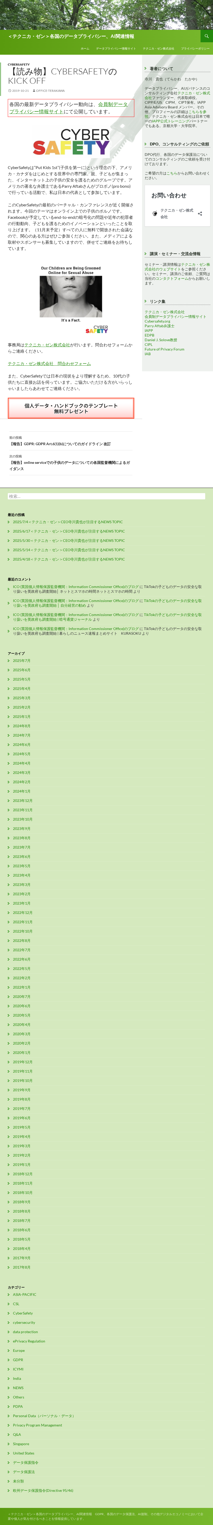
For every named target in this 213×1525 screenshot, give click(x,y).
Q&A (17, 1434)
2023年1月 (22, 903)
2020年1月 (22, 1052)
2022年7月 (22, 950)
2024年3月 (22, 772)
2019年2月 (22, 1155)
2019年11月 (23, 1071)
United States (23, 1453)
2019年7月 (22, 1108)
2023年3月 (22, 884)
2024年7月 (22, 735)
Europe (19, 1350)
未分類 (18, 1481)
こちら (172, 173)
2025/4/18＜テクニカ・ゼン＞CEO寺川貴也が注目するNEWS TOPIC (69, 559)
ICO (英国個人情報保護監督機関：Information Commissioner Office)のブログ (76, 586)
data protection (25, 1332)
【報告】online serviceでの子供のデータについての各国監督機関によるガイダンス (69, 462)
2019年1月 (22, 1164)
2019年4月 (22, 1136)
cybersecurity (24, 1322)
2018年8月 (22, 1211)
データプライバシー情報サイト (116, 48)
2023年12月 (23, 800)
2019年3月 (22, 1146)
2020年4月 (22, 1024)
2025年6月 (22, 670)
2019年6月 (22, 1118)
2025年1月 (22, 716)
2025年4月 (22, 688)
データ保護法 (24, 1472)
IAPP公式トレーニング (170, 121)
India (17, 1378)
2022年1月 (22, 987)
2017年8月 (22, 1267)
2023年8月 (22, 838)
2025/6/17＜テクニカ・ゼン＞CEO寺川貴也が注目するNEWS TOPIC (69, 531)
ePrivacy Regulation (29, 1341)
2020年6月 (22, 1006)
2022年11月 (23, 922)
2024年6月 (22, 744)
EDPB (149, 335)
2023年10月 (23, 819)
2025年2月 (22, 707)
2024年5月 (22, 754)
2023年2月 (22, 894)
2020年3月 (22, 1034)
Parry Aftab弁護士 (160, 326)
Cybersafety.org (157, 321)
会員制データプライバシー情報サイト (176, 316)
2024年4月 (22, 763)
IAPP (149, 330)
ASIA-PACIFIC (24, 1294)
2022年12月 (23, 912)
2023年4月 (22, 875)
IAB (148, 354)
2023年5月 (22, 866)
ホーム (85, 48)
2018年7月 (22, 1220)
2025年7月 (22, 660)
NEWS (18, 1388)
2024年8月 (22, 726)
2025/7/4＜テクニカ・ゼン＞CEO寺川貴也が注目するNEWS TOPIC (68, 522)
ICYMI (18, 1369)
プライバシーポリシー (195, 48)
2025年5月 (22, 679)
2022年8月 (22, 940)
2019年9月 (22, 1090)
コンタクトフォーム (172, 278)
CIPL (148, 344)
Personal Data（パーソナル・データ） (44, 1416)
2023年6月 (22, 856)
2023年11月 (23, 810)
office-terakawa (50, 91)
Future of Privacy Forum (164, 349)
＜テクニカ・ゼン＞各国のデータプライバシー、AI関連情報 (71, 36)
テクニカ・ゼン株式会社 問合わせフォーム (49, 363)
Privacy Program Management (37, 1425)
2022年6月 (22, 959)
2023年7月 (22, 847)
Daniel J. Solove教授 (161, 340)
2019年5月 (22, 1127)
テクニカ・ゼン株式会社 (158, 48)
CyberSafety (19, 64)
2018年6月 (22, 1230)
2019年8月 (22, 1099)
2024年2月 (22, 782)
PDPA (18, 1406)
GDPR (18, 1360)
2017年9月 (22, 1258)
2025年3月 (22, 698)
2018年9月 (22, 1202)
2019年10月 (23, 1080)
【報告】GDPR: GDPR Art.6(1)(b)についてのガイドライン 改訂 (60, 441)
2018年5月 (22, 1239)
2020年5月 (22, 1015)
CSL (16, 1304)
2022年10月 (23, 931)
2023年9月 (22, 828)
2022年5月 (22, 968)
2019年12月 (23, 1062)
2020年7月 (22, 996)
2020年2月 (22, 1043)
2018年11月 (23, 1183)
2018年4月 (22, 1248)
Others (18, 1397)
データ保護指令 (25, 1462)
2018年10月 (23, 1192)
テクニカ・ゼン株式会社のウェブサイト (177, 266)
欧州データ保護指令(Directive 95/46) (43, 1490)
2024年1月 (22, 791)
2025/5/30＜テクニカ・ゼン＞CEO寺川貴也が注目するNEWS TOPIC (69, 540)
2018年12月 (23, 1174)
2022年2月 (22, 978)
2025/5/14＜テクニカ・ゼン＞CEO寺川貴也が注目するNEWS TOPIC (69, 550)
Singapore (21, 1444)
